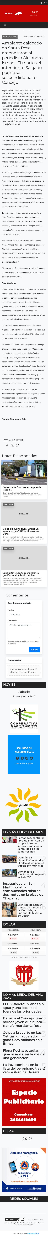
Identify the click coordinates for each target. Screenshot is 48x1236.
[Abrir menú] (5, 25)
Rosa (16, 30)
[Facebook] (37, 2)
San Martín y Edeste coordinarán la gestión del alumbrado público (21, 574)
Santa (7, 30)
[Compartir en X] (12, 445)
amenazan (28, 30)
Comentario (12, 621)
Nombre (11, 610)
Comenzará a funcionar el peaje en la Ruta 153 (22, 488)
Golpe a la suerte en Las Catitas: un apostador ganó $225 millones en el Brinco (21, 531)
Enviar (34, 649)
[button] (33, 2)
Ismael (41, 30)
